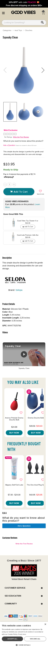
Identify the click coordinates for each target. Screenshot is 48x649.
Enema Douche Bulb (36, 418)
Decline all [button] (35, 639)
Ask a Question (9, 145)
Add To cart (21, 191)
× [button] (45, 624)
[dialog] (24, 635)
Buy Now (14, 432)
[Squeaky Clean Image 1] (24, 70)
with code (24, 2)
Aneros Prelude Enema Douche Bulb (14, 419)
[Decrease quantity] (5, 184)
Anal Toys (18, 30)
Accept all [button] (12, 639)
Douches (28, 30)
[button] (3, 12)
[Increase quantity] (14, 184)
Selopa (19, 290)
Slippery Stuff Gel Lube (14, 485)
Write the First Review (21, 137)
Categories (7, 30)
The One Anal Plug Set (36, 485)
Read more (22, 634)
